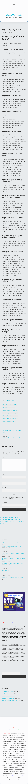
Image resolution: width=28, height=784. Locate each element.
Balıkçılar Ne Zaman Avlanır (13, 438)
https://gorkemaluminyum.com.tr (11, 519)
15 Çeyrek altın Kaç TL (8, 407)
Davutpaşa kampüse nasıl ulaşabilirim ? (12, 546)
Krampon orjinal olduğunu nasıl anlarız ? (12, 577)
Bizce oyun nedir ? (6, 570)
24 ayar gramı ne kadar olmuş (10, 418)
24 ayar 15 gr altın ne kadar (10, 415)
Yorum (3, 457)
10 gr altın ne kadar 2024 (9, 404)
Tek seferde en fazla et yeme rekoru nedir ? (13, 563)
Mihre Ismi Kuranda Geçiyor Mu (9, 700)
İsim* (3, 474)
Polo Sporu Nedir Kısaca (8, 691)
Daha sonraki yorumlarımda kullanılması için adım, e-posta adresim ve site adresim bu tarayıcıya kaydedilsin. (13, 497)
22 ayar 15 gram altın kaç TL (10, 413)
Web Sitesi (4, 487)
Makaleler (10, 401)
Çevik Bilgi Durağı (14, 15)
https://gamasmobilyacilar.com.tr (12, 521)
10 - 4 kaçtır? (6, 502)
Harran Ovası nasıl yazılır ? (9, 567)
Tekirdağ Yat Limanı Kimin (8, 696)
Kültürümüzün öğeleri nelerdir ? (10, 542)
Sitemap (2, 523)
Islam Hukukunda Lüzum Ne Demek (11, 432)
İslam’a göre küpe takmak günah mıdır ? (12, 574)
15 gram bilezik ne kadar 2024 (10, 410)
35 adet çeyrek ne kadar (9, 421)
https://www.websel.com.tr (9, 517)
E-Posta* (4, 481)
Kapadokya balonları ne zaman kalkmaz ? (12, 550)
